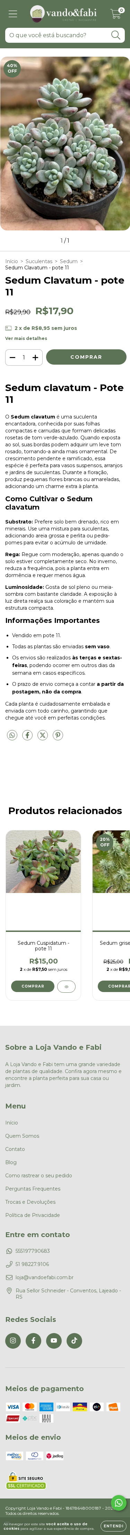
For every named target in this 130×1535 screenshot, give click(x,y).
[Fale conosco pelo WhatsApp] (119, 1503)
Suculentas (39, 261)
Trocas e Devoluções (30, 1202)
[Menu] (13, 14)
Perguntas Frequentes (32, 1189)
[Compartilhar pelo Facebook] (28, 738)
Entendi (113, 1526)
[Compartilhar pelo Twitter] (43, 738)
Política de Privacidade (32, 1215)
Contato (15, 1149)
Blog (11, 1162)
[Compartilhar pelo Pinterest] (58, 738)
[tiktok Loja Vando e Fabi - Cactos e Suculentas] (74, 1341)
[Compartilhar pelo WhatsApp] (12, 735)
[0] (115, 16)
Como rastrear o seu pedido (38, 1175)
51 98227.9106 (32, 1264)
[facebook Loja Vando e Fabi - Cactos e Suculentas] (33, 1341)
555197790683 (33, 1251)
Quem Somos (22, 1136)
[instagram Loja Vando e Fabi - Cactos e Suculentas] (13, 1341)
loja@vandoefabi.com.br (44, 1277)
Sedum (69, 261)
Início (11, 261)
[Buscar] (116, 35)
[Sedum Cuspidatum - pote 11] (66, 987)
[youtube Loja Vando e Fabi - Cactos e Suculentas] (54, 1341)
